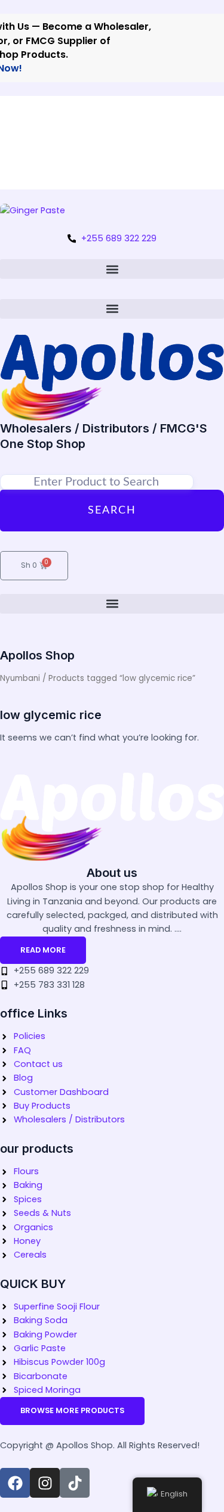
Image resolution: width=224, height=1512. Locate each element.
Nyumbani (20, 678)
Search (112, 510)
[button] (112, 269)
